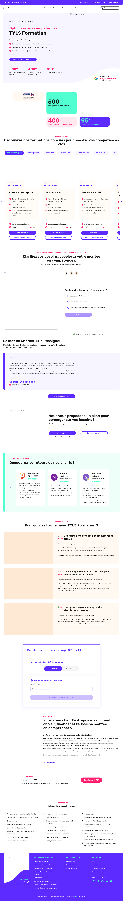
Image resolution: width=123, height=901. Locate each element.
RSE (115, 153)
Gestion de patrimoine (41, 881)
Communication (101, 153)
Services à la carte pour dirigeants (45, 888)
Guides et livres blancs (99, 868)
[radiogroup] (92, 302)
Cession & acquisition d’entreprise (45, 885)
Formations (38, 878)
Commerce (49, 153)
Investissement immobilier (43, 868)
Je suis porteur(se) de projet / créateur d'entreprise (87, 308)
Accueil (11, 21)
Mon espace (113, 2)
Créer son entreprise (14, 153)
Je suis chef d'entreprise (78, 296)
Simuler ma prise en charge (63, 697)
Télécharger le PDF (91, 780)
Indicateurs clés (82, 153)
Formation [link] (30, 21)
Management (33, 153)
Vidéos (94, 865)
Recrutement (70, 865)
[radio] (68, 296)
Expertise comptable (41, 861)
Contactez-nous (99, 2)
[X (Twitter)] (94, 881)
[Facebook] (98, 881)
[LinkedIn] (107, 881)
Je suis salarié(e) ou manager (80, 302)
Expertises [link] (20, 21)
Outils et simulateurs (99, 872)
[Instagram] (102, 881)
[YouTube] (111, 881)
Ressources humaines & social (44, 865)
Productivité (65, 153)
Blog (93, 861)
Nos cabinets (70, 861)
